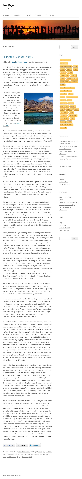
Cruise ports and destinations (68, 202)
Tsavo (63, 121)
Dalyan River (65, 75)
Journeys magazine (72, 97)
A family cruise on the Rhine (68, 156)
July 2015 (62, 179)
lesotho (71, 103)
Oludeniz (69, 109)
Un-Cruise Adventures (67, 124)
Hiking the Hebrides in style (18, 56)
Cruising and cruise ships (67, 205)
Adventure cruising (24, 452)
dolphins (73, 75)
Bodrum (69, 69)
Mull (8, 457)
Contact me (50, 15)
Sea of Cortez (72, 115)
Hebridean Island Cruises (15, 454)
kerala (69, 100)
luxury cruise (65, 106)
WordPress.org (64, 230)
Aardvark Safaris (66, 60)
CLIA (76, 69)
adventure (64, 63)
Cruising (70, 72)
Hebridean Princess (29, 454)
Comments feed (64, 228)
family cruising (65, 81)
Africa (75, 66)
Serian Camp (65, 118)
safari (71, 112)
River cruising (63, 210)
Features (38, 15)
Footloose (49, 452)
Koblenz (64, 103)
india (63, 97)
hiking (45, 454)
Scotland (13, 457)
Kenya (63, 100)
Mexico (73, 106)
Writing (27, 15)
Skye (18, 457)
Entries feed (63, 225)
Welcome (6, 15)
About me (17, 15)
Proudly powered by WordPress (12, 475)
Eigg (44, 452)
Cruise (40, 452)
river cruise (64, 112)
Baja (63, 69)
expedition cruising (71, 78)
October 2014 (63, 182)
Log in (61, 223)
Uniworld (64, 127)
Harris (4, 454)
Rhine (76, 109)
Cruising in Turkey (65, 159)
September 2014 (64, 184)
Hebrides (39, 454)
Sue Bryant (10, 5)
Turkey (69, 121)
